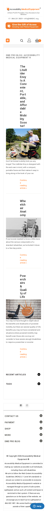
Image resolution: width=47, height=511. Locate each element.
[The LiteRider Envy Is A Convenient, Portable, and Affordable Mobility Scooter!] (23, 144)
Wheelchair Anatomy (23, 208)
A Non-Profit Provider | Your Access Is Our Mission (24, 13)
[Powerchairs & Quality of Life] (23, 309)
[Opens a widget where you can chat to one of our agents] (37, 506)
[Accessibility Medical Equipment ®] (23, 35)
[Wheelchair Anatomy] (23, 227)
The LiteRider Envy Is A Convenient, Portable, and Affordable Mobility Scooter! (23, 96)
